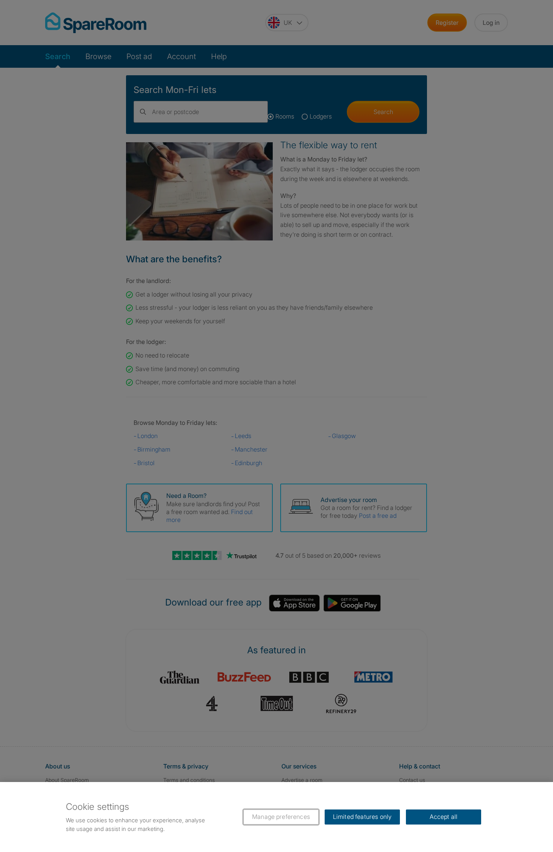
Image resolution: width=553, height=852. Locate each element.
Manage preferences (281, 816)
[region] (276, 817)
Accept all (444, 816)
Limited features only (362, 816)
